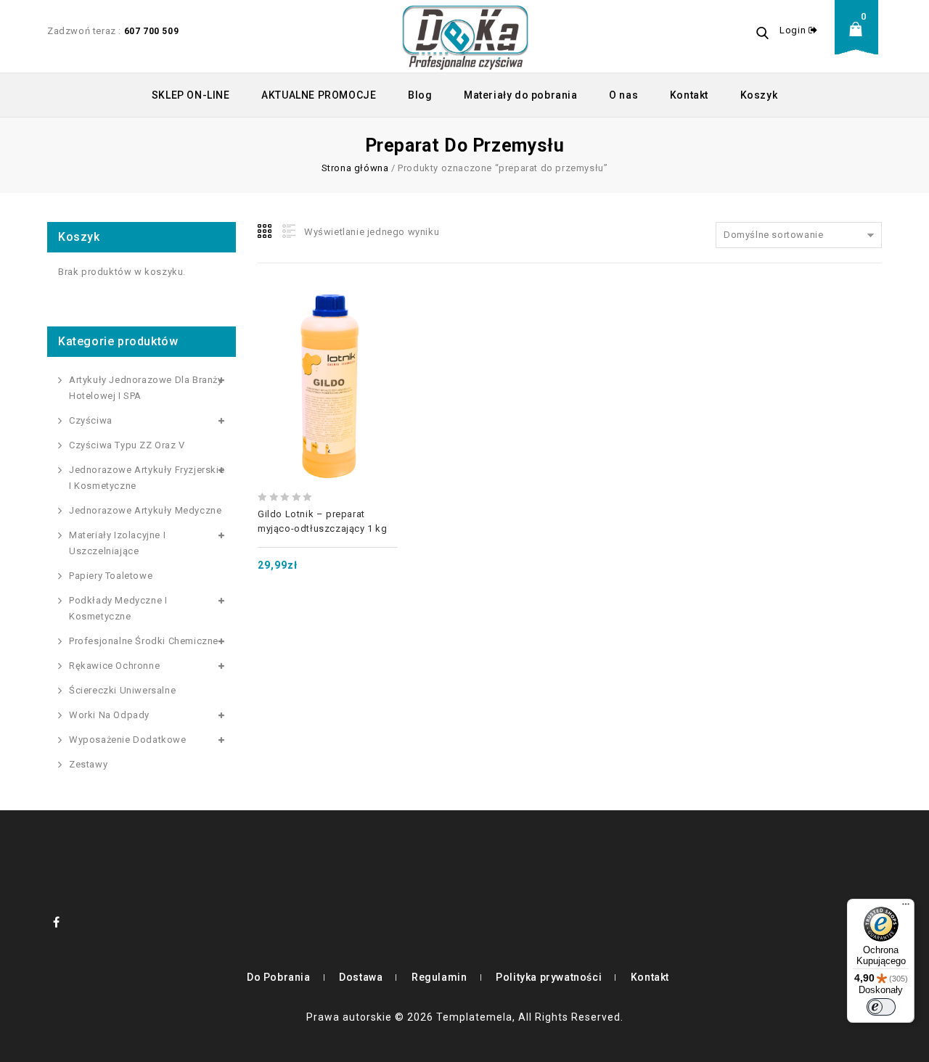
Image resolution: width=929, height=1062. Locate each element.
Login (794, 30)
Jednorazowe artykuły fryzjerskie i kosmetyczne (146, 477)
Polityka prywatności (549, 977)
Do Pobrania (279, 977)
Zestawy (88, 764)
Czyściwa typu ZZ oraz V (127, 445)
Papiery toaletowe (110, 575)
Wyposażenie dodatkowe (128, 739)
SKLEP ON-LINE (191, 95)
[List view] (287, 231)
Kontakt (689, 95)
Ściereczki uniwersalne (122, 690)
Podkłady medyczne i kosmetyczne (118, 608)
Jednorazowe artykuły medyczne (145, 510)
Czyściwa (90, 420)
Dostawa (360, 977)
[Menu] (905, 907)
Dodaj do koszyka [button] (327, 355)
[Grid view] (266, 231)
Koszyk (759, 95)
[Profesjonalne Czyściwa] (465, 36)
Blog (420, 95)
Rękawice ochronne (114, 665)
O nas (623, 95)
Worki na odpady (109, 714)
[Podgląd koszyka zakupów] (860, 40)
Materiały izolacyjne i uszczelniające (117, 543)
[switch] (881, 1007)
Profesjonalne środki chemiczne (143, 640)
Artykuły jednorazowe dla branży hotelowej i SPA (146, 387)
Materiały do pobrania (521, 95)
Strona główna (355, 167)
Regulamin (439, 977)
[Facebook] (56, 922)
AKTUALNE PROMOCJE (318, 95)
